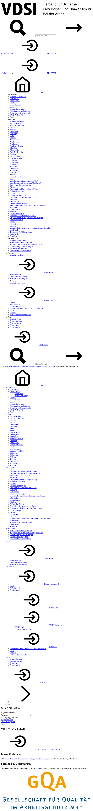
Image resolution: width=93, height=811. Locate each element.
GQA (12, 117)
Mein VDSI (51, 53)
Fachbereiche (10, 467)
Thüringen (13, 166)
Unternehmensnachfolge (18, 276)
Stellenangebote (49, 272)
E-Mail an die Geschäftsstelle (20, 113)
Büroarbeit (14, 187)
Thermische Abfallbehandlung (21, 232)
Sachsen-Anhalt (15, 156)
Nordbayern (14, 142)
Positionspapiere (16, 323)
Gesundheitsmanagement (19, 203)
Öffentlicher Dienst (17, 214)
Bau (11, 179)
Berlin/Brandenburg (17, 125)
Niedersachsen (15, 140)
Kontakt (7, 366)
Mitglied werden (7, 53)
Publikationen (15, 306)
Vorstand (13, 103)
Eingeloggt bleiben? (11, 718)
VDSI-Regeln (19, 627)
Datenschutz (19, 394)
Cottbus (13, 128)
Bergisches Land (16, 123)
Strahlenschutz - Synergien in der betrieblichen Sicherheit (30, 228)
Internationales (15, 209)
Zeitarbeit (13, 236)
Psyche (12, 222)
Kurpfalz (13, 138)
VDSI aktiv (53, 647)
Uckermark (14, 168)
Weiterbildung (10, 529)
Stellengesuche (15, 274)
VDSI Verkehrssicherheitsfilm (20, 315)
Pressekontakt (15, 327)
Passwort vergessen (8, 722)
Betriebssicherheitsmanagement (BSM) (24, 181)
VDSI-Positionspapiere (23, 629)
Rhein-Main (14, 150)
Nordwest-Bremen (16, 146)
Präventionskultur (16, 220)
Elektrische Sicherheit (18, 191)
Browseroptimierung (46, 366)
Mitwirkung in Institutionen (20, 111)
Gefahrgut (13, 199)
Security (13, 226)
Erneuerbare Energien (18, 195)
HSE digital (14, 207)
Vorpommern (14, 170)
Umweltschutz (15, 234)
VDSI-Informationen (56, 625)
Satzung (13, 366)
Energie (13, 193)
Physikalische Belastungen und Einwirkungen (26, 218)
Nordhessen (14, 144)
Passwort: (5, 715)
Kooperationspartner (17, 109)
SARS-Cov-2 (15, 304)
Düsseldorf (14, 132)
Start (7, 702)
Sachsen (13, 130)
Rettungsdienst (15, 224)
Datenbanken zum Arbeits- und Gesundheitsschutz (28, 309)
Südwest (13, 164)
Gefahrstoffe (14, 201)
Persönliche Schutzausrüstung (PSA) (23, 216)
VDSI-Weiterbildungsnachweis (21, 242)
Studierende (14, 230)
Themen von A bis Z (51, 300)
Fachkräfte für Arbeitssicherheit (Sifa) (23, 197)
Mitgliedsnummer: (8, 713)
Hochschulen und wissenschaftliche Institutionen (27, 205)
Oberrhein (13, 148)
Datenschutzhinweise (23, 366)
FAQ (3, 366)
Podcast (13, 313)
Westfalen (13, 172)
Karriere (8, 541)
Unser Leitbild (15, 101)
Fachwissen (9, 566)
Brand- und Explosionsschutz (20, 185)
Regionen (8, 414)
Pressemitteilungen (16, 321)
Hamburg (13, 134)
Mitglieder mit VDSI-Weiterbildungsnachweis (26, 244)
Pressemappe (14, 325)
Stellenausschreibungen (18, 279)
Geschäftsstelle (15, 105)
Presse (7, 657)
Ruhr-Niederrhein (16, 152)
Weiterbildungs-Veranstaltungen (21, 247)
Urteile (12, 302)
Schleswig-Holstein (17, 158)
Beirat (12, 107)
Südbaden (13, 160)
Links (12, 311)
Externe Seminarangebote (19, 249)
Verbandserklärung (21, 396)
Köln (12, 136)
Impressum (35, 366)
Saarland (13, 154)
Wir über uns (14, 99)
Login (3, 724)
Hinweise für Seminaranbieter (20, 251)
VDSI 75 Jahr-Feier (17, 115)
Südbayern (14, 162)
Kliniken (13, 212)
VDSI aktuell (53, 608)
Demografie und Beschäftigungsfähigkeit (24, 189)
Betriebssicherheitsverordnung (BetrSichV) (25, 183)
